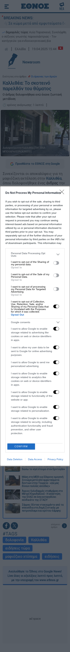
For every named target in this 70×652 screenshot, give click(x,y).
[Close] (63, 193)
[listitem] (35, 254)
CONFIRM (21, 446)
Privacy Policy (55, 459)
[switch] (56, 263)
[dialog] (35, 326)
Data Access (35, 459)
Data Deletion (14, 459)
